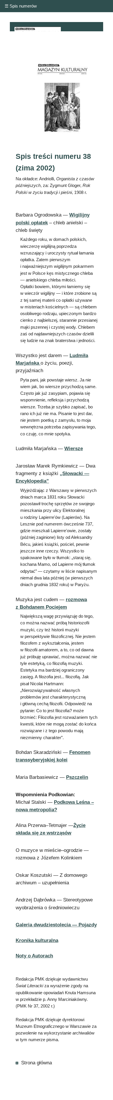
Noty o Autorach (34, 956)
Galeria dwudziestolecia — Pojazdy (56, 925)
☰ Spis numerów (21, 5)
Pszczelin (77, 777)
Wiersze (73, 448)
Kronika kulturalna (37, 940)
